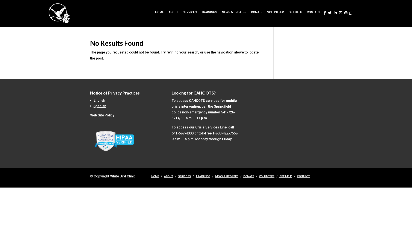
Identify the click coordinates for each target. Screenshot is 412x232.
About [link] (173, 12)
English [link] (99, 100)
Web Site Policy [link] (102, 115)
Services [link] (190, 12)
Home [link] (159, 12)
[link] (325, 14)
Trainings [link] (209, 12)
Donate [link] (256, 12)
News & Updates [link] (234, 12)
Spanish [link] (100, 106)
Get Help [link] (295, 12)
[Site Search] (350, 13)
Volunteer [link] (275, 12)
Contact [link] (313, 12)
